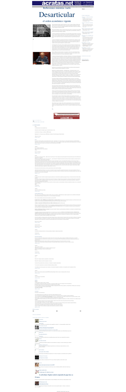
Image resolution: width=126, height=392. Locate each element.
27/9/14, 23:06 (37, 253)
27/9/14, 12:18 (37, 144)
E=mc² (36, 139)
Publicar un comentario (36, 309)
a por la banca (88, 42)
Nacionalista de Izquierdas (38, 236)
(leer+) (85, 26)
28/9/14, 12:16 (37, 307)
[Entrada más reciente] (33, 311)
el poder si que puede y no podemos (89, 28)
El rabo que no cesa (84, 35)
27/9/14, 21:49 (37, 234)
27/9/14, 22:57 (37, 243)
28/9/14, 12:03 (37, 288)
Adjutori (83, 28)
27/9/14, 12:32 (37, 153)
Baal (52, 109)
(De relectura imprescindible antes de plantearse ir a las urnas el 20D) (48, 327)
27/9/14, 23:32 (37, 273)
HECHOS (36, 280)
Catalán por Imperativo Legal (39, 193)
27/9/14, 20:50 (37, 222)
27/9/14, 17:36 (37, 186)
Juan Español (36, 291)
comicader (83, 22)
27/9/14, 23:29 (37, 268)
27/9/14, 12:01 (37, 137)
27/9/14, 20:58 (37, 227)
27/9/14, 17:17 (37, 173)
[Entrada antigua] (80, 311)
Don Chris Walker (84, 42)
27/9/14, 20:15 (37, 191)
